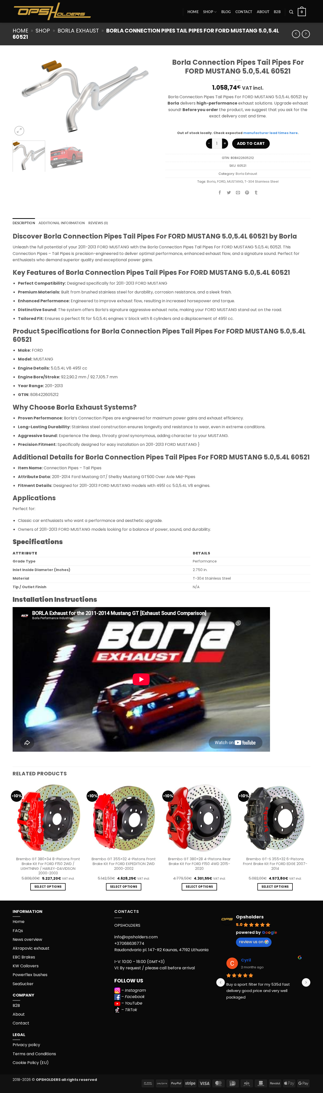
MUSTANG (235, 181)
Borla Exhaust (78, 30)
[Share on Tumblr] (256, 193)
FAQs (18, 931)
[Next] (148, 96)
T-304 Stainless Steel (262, 181)
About (263, 12)
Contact (243, 12)
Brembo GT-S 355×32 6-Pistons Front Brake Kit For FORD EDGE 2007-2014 (275, 864)
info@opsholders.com (136, 937)
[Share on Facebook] (220, 193)
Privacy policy (26, 1045)
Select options (48, 887)
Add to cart (251, 143)
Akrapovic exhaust (31, 948)
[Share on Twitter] (229, 193)
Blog (226, 12)
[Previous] (21, 96)
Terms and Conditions (34, 1054)
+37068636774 (129, 943)
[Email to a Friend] (238, 193)
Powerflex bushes (30, 975)
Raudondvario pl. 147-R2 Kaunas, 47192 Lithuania (161, 950)
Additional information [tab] (62, 223)
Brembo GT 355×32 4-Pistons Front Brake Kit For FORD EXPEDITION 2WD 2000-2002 (124, 864)
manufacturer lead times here (270, 133)
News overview (27, 939)
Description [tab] (24, 223)
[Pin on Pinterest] (247, 193)
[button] (291, 12)
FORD (221, 181)
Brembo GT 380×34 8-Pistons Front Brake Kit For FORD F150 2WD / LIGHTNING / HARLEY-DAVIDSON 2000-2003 (48, 866)
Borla (211, 181)
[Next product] (296, 34)
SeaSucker (23, 984)
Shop (208, 12)
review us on (251, 942)
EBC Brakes (24, 957)
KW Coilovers (26, 966)
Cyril (246, 960)
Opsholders (250, 917)
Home (193, 12)
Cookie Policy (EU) (31, 1063)
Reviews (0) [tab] (98, 223)
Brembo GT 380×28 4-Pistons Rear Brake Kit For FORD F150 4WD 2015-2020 (199, 864)
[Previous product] (306, 34)
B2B (277, 12)
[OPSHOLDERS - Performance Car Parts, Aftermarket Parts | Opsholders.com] (64, 11)
